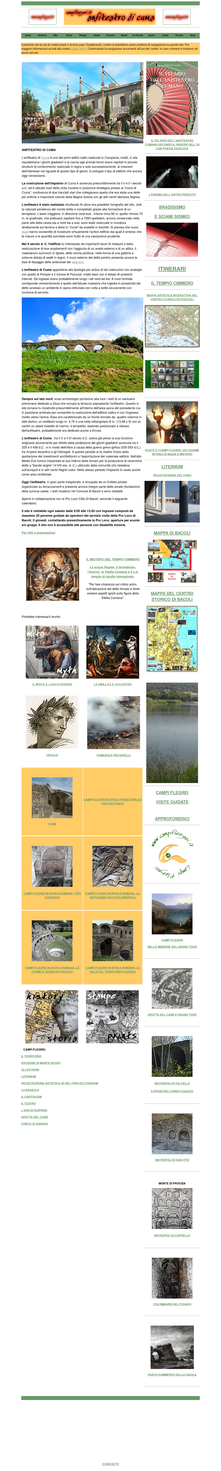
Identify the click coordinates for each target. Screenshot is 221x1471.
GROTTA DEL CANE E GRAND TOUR (172, 1015)
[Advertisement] (110, 1427)
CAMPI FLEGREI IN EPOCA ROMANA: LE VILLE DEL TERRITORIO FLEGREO (113, 970)
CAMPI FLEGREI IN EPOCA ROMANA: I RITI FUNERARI (52, 895)
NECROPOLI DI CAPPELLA (172, 1235)
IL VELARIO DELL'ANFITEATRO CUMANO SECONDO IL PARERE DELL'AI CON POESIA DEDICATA (172, 144)
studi (25, 231)
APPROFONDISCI (172, 818)
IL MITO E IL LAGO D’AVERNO (52, 684)
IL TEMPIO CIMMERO (172, 283)
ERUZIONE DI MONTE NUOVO (40, 1063)
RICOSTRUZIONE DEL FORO (172, 475)
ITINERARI (172, 269)
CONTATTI (110, 1464)
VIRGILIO (52, 755)
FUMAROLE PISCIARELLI (114, 755)
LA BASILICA (30, 1090)
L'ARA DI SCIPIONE (34, 1110)
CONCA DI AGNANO (34, 1124)
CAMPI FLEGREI (172, 792)
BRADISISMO (172, 207)
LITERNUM (28, 1076)
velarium (77, 262)
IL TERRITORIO (31, 1056)
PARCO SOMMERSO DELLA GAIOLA (172, 1375)
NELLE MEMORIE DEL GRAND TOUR (172, 947)
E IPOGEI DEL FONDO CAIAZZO (172, 1091)
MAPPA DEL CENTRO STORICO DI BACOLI (172, 596)
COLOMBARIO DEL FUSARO (172, 1304)
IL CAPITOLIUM (31, 1097)
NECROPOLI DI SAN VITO (172, 1160)
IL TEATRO (28, 1103)
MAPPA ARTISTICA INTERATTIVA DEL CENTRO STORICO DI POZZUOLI (172, 297)
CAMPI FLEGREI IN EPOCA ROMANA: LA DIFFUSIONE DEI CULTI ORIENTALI (112, 895)
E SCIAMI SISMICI (172, 216)
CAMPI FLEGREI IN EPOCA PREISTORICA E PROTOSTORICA (113, 802)
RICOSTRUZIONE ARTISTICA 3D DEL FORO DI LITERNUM (59, 1083)
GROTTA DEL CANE (34, 1117)
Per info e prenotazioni (38, 532)
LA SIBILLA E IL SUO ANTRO (113, 684)
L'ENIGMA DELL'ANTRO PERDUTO (172, 195)
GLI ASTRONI (30, 1070)
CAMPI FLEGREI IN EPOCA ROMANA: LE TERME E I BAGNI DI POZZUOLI (52, 970)
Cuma (45, 157)
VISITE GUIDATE (172, 802)
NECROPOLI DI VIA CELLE (172, 1083)
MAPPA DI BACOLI (172, 533)
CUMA (52, 824)
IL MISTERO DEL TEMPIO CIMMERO (113, 559)
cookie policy (79, 48)
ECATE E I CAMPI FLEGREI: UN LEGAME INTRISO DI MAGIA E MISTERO (172, 452)
